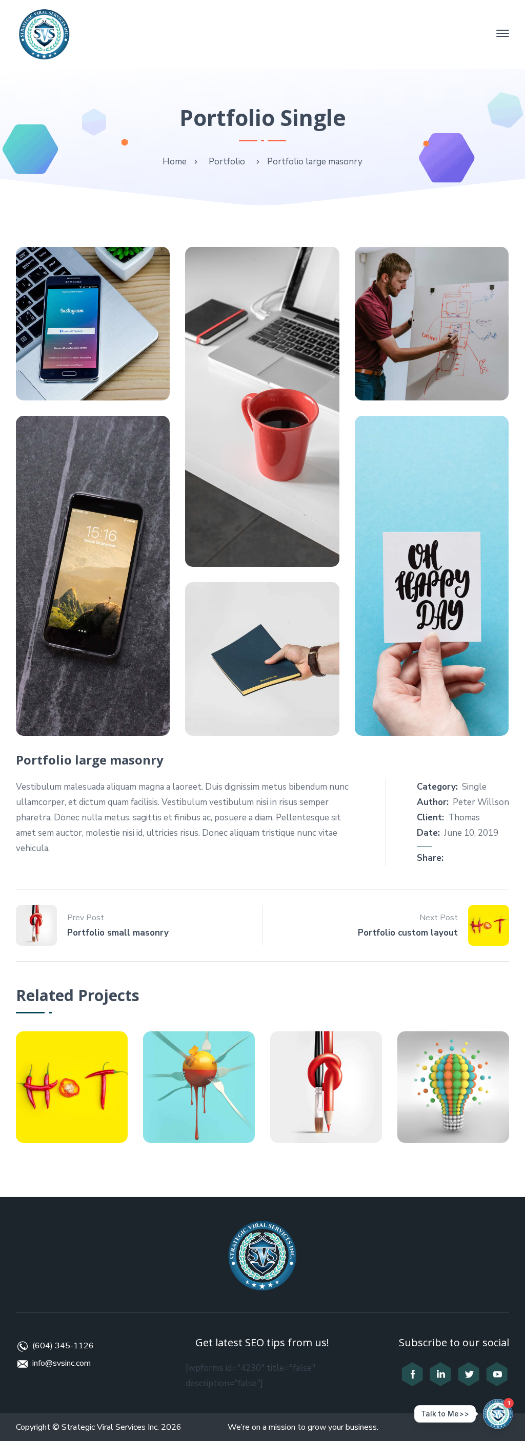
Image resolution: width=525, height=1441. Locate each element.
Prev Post (85, 917)
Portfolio (227, 161)
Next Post (438, 917)
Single (474, 787)
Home (175, 161)
